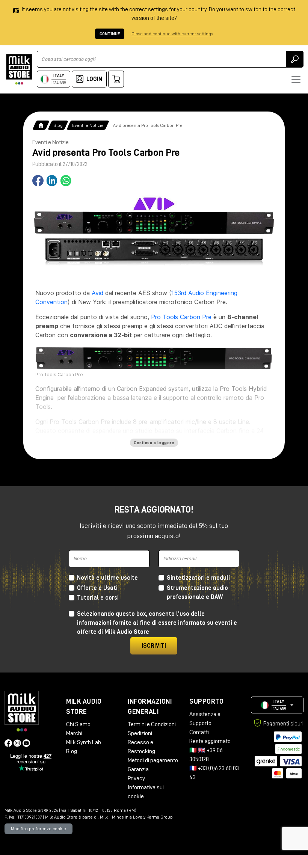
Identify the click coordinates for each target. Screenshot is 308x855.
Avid (97, 293)
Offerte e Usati (97, 588)
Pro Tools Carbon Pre (181, 317)
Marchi (74, 733)
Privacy (136, 778)
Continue (110, 34)
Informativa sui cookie (146, 791)
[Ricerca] (294, 59)
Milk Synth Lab (83, 742)
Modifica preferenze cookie (38, 828)
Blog (58, 125)
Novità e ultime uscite (107, 578)
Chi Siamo (78, 724)
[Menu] (295, 79)
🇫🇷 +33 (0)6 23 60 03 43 (214, 772)
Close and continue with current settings (172, 34)
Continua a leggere (154, 442)
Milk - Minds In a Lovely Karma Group (136, 817)
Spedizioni (140, 733)
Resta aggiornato (210, 741)
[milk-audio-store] (19, 69)
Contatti (199, 732)
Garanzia (138, 769)
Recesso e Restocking (141, 746)
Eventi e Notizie (88, 125)
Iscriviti (154, 646)
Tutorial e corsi (98, 598)
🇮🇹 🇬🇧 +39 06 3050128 (206, 754)
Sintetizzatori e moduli (198, 578)
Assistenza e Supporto (204, 718)
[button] (277, 705)
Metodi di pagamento (153, 760)
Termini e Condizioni (152, 724)
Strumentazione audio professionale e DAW (197, 592)
